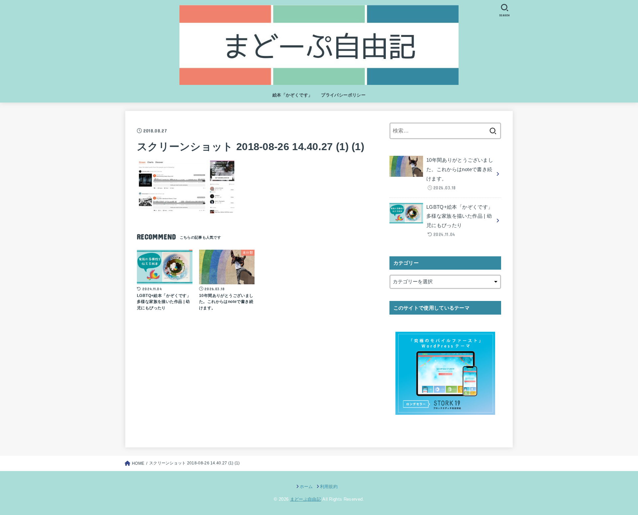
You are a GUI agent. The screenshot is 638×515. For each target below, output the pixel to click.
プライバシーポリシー (343, 95)
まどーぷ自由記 (305, 499)
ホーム (306, 486)
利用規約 (329, 486)
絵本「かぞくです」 (292, 95)
